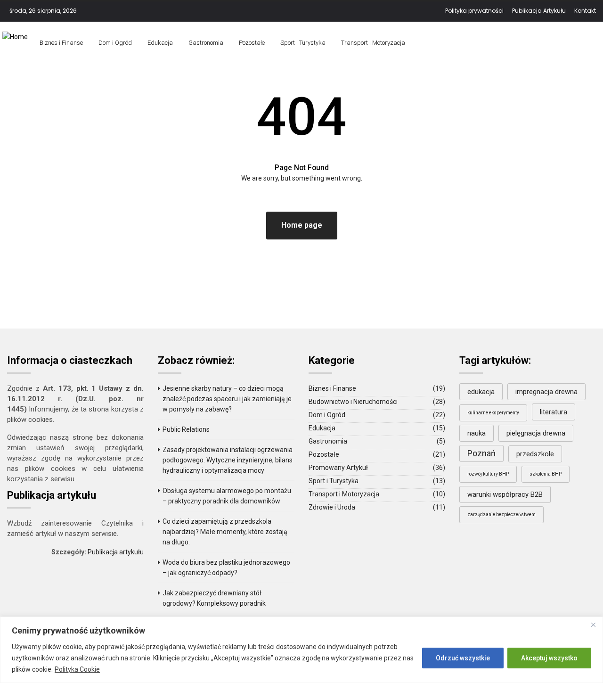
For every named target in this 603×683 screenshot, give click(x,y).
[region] (301, 650)
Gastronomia (205, 42)
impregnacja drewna (546, 391)
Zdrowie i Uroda (332, 507)
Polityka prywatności (474, 11)
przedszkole (535, 454)
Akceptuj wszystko (549, 658)
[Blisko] (593, 624)
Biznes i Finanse (61, 42)
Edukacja (160, 42)
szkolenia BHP (546, 474)
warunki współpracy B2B (505, 494)
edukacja (481, 391)
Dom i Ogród (115, 42)
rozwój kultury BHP (488, 474)
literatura (553, 412)
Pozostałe (252, 42)
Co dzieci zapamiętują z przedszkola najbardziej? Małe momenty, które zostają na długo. (225, 532)
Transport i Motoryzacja (373, 42)
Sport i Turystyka (303, 42)
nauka (476, 433)
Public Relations (186, 429)
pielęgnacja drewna (535, 433)
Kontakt (585, 11)
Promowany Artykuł (338, 467)
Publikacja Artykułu (539, 11)
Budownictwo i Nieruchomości (353, 401)
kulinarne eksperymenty (493, 412)
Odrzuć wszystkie (463, 658)
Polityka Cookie (77, 669)
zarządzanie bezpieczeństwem (501, 514)
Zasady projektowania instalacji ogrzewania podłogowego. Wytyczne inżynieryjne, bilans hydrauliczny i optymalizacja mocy (228, 460)
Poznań (481, 453)
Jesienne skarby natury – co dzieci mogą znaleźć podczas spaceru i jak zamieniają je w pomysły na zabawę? (227, 399)
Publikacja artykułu (116, 552)
